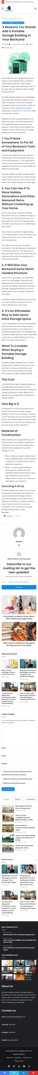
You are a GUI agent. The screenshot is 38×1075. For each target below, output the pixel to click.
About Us (10, 1057)
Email (4, 756)
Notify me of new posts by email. (14, 783)
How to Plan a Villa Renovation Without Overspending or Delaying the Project (28, 696)
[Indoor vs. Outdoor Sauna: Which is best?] (19, 977)
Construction (6, 23)
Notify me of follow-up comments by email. (18, 779)
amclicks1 (12, 1032)
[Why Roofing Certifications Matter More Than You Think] (7, 977)
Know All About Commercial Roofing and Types (25, 827)
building (11, 451)
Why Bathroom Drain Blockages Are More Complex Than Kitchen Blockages (28, 673)
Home (5, 18)
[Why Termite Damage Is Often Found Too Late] (10, 663)
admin (7, 44)
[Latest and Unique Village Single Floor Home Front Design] (8, 838)
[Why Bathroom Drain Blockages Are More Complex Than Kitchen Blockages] (28, 663)
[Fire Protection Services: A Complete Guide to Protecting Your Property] (30, 970)
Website (4, 764)
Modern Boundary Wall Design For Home (24, 847)
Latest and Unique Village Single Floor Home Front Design (25, 838)
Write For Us (27, 1057)
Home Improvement (15, 18)
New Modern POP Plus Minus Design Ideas (23, 807)
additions (27, 490)
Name (4, 748)
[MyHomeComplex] (9, 8)
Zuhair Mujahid (13, 1040)
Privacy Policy (19, 1061)
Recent (17, 799)
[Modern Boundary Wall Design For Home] (8, 848)
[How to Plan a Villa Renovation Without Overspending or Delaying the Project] (28, 686)
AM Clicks (12, 1024)
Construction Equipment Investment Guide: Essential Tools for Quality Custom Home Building (9, 698)
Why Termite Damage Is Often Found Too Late (8, 672)
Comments (31, 799)
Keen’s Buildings (25, 111)
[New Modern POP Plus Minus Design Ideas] (8, 809)
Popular (6, 799)
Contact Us (18, 1057)
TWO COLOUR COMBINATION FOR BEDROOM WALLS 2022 (24, 817)
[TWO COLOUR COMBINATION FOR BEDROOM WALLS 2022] (8, 818)
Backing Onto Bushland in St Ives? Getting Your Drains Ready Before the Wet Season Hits (27, 880)
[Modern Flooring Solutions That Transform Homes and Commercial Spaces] (30, 977)
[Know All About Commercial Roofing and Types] (8, 828)
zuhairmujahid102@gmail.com (15, 1017)
